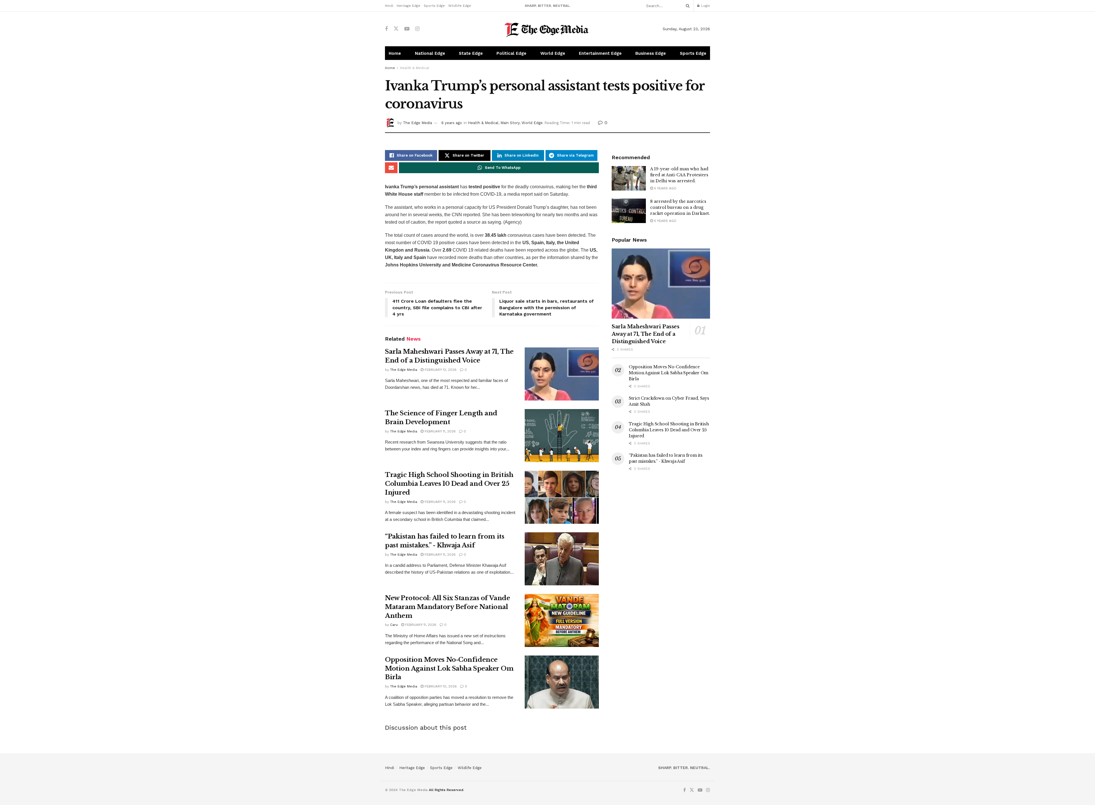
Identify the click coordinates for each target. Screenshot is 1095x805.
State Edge (471, 53)
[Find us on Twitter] (396, 28)
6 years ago (451, 123)
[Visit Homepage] (547, 29)
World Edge (552, 53)
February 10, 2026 (440, 686)
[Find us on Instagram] (417, 29)
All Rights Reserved (446, 790)
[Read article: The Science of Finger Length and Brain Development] (562, 435)
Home (395, 53)
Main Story (510, 123)
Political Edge (511, 53)
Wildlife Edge (459, 6)
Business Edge (650, 53)
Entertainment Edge (600, 53)
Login (705, 6)
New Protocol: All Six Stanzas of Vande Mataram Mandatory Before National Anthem (447, 607)
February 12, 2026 (440, 370)
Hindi (389, 6)
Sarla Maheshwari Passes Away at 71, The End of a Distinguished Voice (646, 334)
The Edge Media (417, 123)
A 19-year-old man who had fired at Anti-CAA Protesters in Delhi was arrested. (679, 174)
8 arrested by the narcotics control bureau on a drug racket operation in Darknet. (680, 207)
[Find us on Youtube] (406, 29)
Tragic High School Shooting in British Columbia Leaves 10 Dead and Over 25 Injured (449, 483)
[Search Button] (686, 5)
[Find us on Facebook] (386, 29)
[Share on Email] (391, 167)
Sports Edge (434, 6)
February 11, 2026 (439, 431)
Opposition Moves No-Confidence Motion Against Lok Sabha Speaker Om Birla (449, 668)
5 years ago (664, 188)
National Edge (430, 53)
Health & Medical (414, 68)
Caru (394, 625)
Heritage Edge (408, 6)
